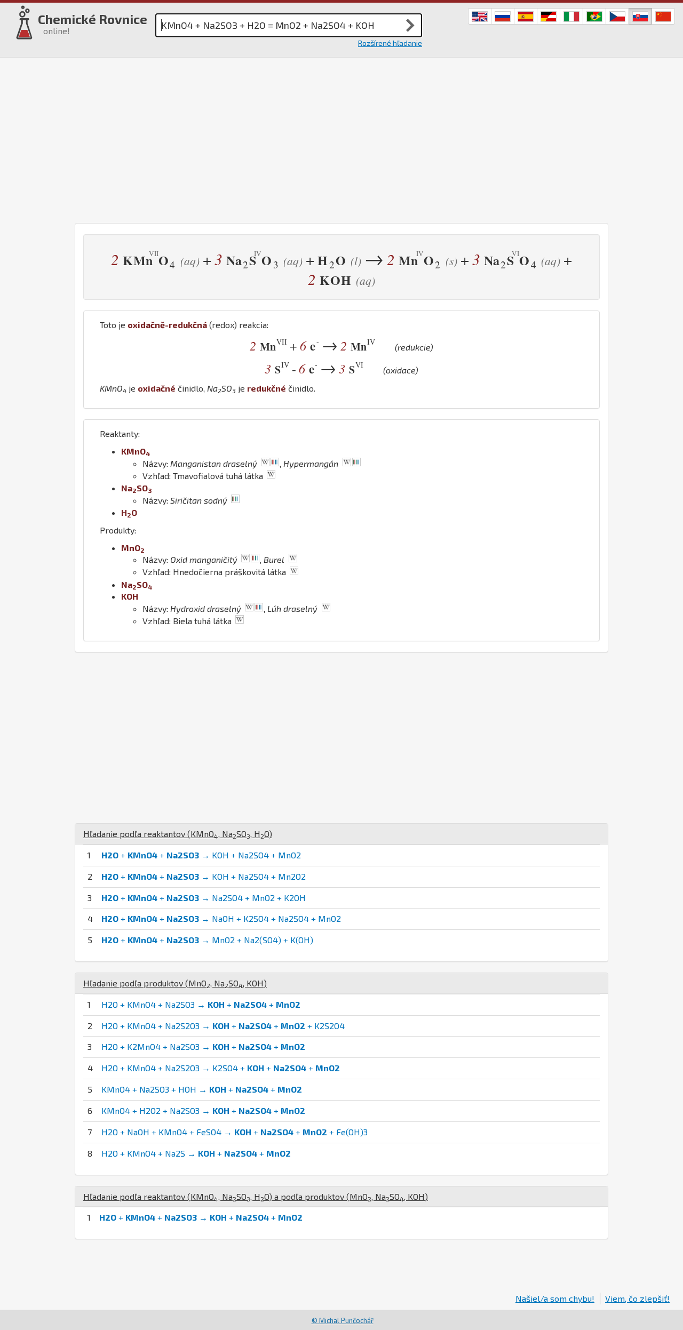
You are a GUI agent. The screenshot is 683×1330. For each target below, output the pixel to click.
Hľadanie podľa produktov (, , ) (175, 983)
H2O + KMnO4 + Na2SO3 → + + (200, 1004)
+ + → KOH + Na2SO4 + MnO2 (201, 855)
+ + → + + (201, 1217)
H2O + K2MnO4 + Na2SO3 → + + (203, 1046)
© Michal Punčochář (343, 1320)
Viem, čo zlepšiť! (637, 1298)
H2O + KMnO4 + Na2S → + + (196, 1153)
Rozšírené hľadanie (390, 42)
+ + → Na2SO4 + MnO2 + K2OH (203, 898)
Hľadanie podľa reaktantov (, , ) (177, 834)
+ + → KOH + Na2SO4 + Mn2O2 (203, 876)
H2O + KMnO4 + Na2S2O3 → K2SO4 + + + (220, 1068)
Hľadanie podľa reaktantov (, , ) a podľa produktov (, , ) (255, 1196)
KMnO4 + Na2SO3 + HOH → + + (201, 1089)
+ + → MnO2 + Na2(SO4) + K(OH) (207, 940)
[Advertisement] (341, 137)
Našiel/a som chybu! (554, 1298)
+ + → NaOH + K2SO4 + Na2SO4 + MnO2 (221, 918)
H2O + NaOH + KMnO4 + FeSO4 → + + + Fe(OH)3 (234, 1132)
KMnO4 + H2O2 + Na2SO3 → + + (203, 1110)
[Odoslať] (410, 25)
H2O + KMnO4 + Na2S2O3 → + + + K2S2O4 (223, 1026)
